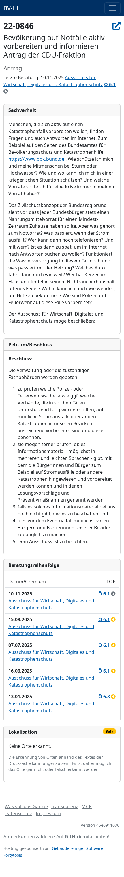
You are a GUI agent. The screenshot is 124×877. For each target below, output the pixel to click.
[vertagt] (113, 619)
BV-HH (12, 8)
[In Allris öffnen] (116, 25)
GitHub (73, 836)
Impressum (48, 813)
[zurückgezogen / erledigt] (5, 91)
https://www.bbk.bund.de (36, 159)
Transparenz (64, 806)
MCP (87, 806)
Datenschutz (18, 813)
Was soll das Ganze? (26, 806)
